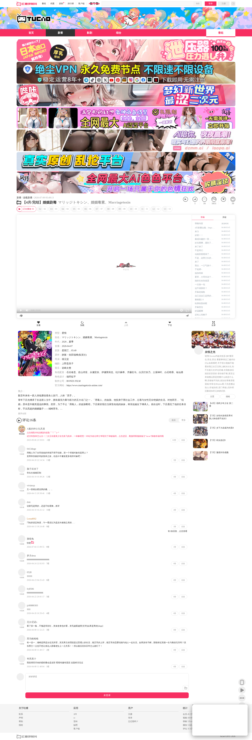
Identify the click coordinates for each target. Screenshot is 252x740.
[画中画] (243, 708)
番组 (44, 3)
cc (74, 718)
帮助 (21, 721)
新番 (60, 32)
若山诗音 (83, 372)
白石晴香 (169, 372)
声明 (21, 718)
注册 (224, 3)
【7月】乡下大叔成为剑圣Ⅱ (221, 428)
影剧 (89, 32)
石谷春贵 (71, 372)
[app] (242, 682)
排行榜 (71, 3)
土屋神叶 (157, 372)
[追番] (223, 201)
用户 (130, 708)
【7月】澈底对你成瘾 (219, 452)
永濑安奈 (94, 372)
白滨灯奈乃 (144, 372)
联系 (21, 714)
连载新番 (27, 197)
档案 (52, 3)
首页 (31, 32)
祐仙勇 (179, 372)
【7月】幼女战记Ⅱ (217, 440)
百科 (76, 721)
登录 (211, 3)
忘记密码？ (133, 721)
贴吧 (76, 725)
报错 (228, 396)
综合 (118, 32)
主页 (212, 396)
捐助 (61, 3)
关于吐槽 (23, 708)
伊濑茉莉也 (107, 372)
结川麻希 (120, 372)
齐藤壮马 (131, 372)
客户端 (81, 3)
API (75, 714)
